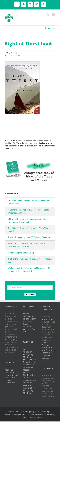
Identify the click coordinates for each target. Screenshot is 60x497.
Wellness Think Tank (30, 330)
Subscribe (30, 294)
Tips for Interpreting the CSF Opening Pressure (29, 237)
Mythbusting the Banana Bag (21, 253)
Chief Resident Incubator (29, 320)
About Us (9, 369)
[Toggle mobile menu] (53, 14)
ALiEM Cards (28, 316)
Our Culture (10, 377)
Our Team (9, 372)
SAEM (25, 372)
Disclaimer (23, 417)
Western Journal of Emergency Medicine (28, 389)
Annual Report (11, 375)
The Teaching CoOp (29, 376)
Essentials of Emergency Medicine (28, 367)
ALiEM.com (47, 319)
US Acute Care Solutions (29, 381)
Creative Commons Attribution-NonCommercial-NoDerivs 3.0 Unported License (49, 350)
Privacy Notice (36, 417)
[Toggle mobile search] (47, 14)
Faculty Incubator (27, 325)
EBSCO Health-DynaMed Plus (29, 360)
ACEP (25, 349)
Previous (50, 28)
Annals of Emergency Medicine (28, 354)
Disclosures (10, 382)
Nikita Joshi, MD (14, 55)
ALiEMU (26, 313)
